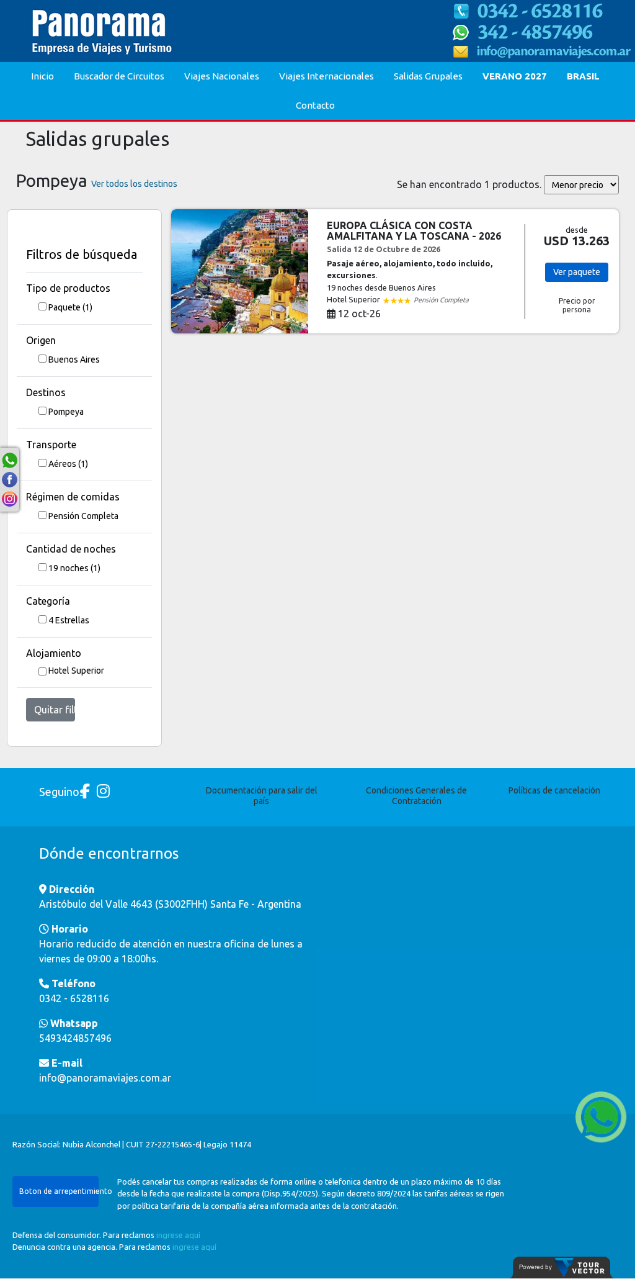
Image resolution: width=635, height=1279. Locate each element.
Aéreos (68, 464)
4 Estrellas (68, 620)
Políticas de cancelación (554, 790)
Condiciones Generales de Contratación (416, 795)
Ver (576, 272)
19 (74, 568)
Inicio (42, 76)
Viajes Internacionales (326, 76)
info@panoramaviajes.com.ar (105, 1077)
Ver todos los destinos (134, 184)
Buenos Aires (74, 359)
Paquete (70, 307)
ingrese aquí (178, 1235)
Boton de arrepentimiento (59, 1191)
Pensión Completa (83, 516)
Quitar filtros (54, 709)
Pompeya (66, 412)
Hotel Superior (76, 671)
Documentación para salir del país (262, 795)
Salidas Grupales (428, 76)
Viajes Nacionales (221, 76)
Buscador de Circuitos (119, 76)
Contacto (315, 105)
